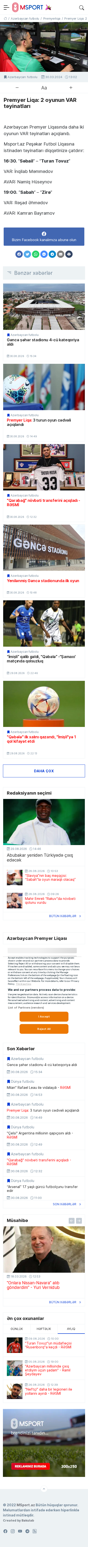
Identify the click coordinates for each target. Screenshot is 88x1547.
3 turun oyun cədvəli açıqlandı (39, 422)
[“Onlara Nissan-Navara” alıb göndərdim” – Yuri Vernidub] (44, 1249)
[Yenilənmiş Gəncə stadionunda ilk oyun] (44, 548)
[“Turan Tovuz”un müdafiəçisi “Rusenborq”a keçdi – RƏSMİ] (14, 1345)
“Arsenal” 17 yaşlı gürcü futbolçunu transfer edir (42, 1189)
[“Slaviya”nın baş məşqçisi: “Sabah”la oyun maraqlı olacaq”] (14, 877)
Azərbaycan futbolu (22, 77)
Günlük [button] (17, 1329)
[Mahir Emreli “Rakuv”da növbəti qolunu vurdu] (14, 900)
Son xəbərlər (64, 1204)
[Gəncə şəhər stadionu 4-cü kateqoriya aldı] (44, 307)
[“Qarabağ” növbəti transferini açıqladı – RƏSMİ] (44, 467)
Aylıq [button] (71, 1329)
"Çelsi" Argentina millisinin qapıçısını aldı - (40, 1135)
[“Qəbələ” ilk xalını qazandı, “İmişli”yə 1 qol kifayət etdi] (44, 704)
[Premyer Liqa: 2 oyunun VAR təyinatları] (44, 47)
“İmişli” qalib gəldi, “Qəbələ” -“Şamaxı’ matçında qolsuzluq (41, 658)
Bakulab (28, 1520)
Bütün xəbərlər (62, 916)
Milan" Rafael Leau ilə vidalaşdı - (39, 1088)
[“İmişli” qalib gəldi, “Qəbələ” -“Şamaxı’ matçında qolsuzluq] (44, 623)
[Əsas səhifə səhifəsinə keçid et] (5, 18)
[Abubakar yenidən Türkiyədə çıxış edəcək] (44, 822)
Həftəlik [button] (44, 1329)
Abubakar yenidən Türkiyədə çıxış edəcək (40, 857)
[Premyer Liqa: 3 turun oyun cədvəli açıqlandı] (44, 387)
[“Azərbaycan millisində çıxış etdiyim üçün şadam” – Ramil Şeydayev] (14, 1368)
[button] (81, 7)
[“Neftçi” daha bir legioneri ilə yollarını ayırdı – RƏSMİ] (14, 1391)
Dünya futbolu (22, 1081)
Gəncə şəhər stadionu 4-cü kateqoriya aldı (43, 342)
